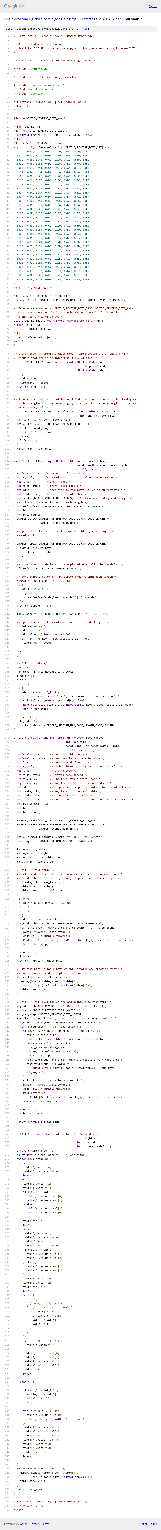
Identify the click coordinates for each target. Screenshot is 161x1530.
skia (7, 19)
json (154, 1523)
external (21, 19)
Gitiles (23, 1524)
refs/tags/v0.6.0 (95, 19)
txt (144, 1523)
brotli (74, 19)
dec (118, 19)
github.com (41, 19)
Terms (45, 1524)
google (60, 19)
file (84, 28)
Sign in (153, 6)
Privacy (34, 1524)
